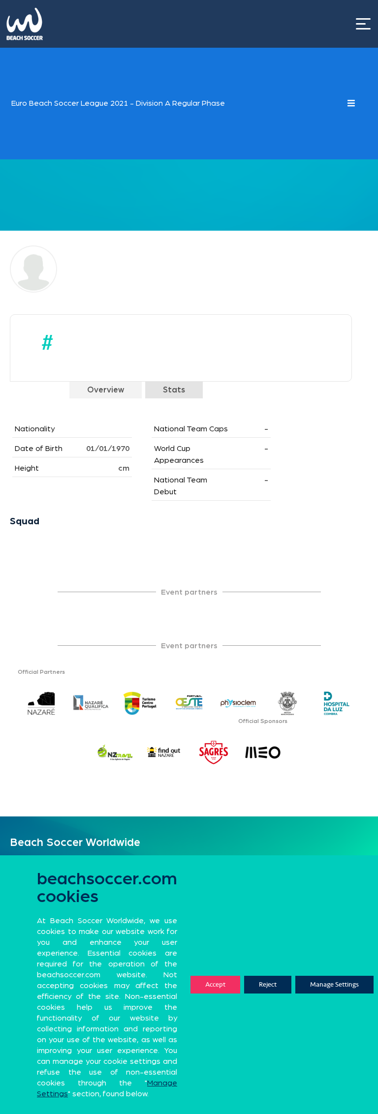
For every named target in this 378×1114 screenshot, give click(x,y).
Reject (268, 984)
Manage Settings (334, 984)
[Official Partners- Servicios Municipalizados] (287, 703)
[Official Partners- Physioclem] (238, 703)
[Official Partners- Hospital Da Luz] (336, 703)
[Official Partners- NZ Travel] (115, 752)
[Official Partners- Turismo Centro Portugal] (139, 703)
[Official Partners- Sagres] (213, 752)
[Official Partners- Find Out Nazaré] (164, 752)
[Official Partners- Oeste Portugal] (189, 703)
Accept (215, 984)
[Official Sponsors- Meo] (263, 752)
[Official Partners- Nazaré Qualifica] (90, 703)
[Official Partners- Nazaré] (41, 703)
